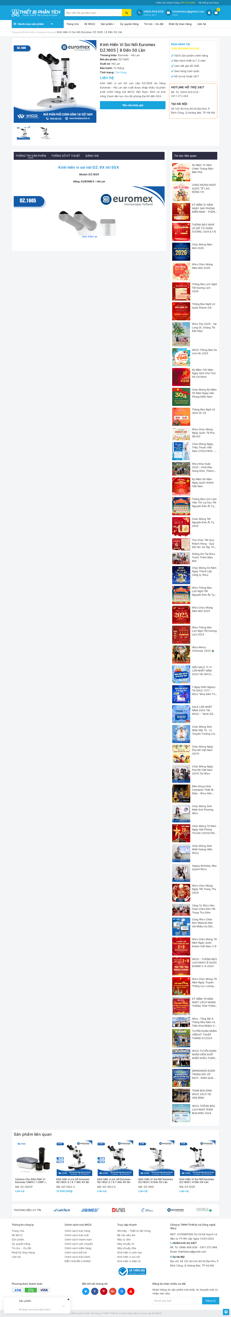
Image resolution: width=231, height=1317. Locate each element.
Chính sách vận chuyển (79, 1243)
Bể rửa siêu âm (126, 1235)
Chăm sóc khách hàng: (175, 2)
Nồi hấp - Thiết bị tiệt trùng (134, 1230)
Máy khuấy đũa (126, 1248)
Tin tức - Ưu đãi (153, 23)
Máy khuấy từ (125, 1243)
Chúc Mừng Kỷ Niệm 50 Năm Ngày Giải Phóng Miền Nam (204, 393)
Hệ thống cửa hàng (208, 2)
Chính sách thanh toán (78, 1239)
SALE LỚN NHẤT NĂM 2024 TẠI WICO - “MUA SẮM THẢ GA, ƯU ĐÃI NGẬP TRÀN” (203, 713)
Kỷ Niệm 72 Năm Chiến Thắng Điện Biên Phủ (202, 168)
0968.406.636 (154, 11)
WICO (159, 1313)
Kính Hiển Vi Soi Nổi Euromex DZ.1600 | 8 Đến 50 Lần (155, 1180)
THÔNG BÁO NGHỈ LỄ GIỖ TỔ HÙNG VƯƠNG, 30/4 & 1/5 (204, 228)
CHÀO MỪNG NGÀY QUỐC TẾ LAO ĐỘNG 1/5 (204, 188)
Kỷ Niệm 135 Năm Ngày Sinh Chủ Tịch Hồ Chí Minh (204, 373)
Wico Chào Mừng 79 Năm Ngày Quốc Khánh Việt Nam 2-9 (204, 943)
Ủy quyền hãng (129, 23)
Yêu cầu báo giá (132, 105)
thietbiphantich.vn (185, 48)
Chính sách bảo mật (77, 1235)
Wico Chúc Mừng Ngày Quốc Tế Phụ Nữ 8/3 (203, 433)
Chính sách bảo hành (77, 1256)
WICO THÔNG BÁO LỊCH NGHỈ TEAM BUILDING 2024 (203, 1109)
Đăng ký (211, 1300)
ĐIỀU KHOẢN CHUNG (78, 1261)
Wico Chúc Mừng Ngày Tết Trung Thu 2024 (204, 889)
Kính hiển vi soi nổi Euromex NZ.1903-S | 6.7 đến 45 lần (73, 1180)
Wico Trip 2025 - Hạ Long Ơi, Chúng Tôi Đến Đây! (204, 327)
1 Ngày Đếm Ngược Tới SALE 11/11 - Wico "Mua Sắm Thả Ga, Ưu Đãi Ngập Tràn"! (204, 694)
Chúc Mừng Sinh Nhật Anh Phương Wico (202, 810)
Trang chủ (72, 23)
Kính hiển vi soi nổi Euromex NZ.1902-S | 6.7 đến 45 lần (114, 1180)
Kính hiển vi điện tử (129, 1261)
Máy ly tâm (124, 1239)
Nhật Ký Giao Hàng (180, 23)
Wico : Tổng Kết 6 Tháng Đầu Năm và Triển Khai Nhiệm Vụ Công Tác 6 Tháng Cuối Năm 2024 (204, 1025)
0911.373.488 (179, 96)
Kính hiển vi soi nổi (128, 1256)
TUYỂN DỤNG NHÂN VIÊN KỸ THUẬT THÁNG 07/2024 (204, 1034)
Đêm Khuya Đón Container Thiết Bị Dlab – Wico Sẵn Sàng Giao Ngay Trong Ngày (202, 793)
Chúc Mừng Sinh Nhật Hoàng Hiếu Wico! (202, 849)
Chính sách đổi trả (76, 1252)
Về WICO (89, 23)
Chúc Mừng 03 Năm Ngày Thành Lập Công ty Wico (204, 571)
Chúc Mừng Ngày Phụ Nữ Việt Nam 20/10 (202, 750)
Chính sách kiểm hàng (78, 1248)
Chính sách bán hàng (77, 1230)
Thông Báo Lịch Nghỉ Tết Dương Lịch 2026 (204, 288)
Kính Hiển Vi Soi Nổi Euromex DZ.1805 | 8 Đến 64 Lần (196, 1180)
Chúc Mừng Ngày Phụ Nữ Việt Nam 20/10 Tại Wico (202, 770)
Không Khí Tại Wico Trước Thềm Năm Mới (203, 557)
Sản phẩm (107, 23)
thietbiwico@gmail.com (188, 11)
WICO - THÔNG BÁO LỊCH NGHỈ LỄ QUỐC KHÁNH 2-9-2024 (204, 963)
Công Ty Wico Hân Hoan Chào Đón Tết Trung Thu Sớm (203, 909)
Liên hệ (201, 23)
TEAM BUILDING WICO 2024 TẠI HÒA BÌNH (202, 1094)
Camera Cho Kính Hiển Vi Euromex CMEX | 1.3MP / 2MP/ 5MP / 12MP (30, 1180)
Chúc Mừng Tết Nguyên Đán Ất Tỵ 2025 (203, 522)
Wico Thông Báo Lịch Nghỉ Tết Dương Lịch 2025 (204, 631)
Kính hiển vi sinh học (129, 1252)
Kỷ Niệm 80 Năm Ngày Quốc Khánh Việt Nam (203, 483)
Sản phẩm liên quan (33, 1134)
